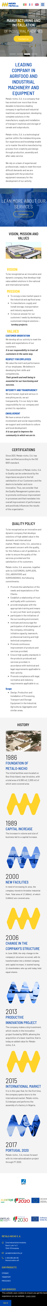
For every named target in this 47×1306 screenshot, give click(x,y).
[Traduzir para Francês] (31, 4)
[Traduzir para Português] (25, 4)
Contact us (23, 35)
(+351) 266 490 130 (12, 1258)
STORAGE (5, 1273)
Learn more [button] (31, 1296)
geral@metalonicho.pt (13, 1253)
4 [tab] (34, 54)
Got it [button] (5, 1303)
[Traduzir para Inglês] (37, 4)
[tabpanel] (23, 33)
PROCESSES (6, 1280)
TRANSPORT (6, 1277)
